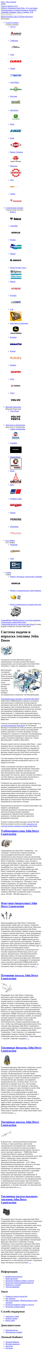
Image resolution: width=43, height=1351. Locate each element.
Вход (3, 2)
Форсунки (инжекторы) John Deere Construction (19, 905)
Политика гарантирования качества (19, 1283)
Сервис (8, 572)
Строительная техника (14, 208)
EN (2, 4)
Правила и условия (13, 1285)
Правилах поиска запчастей (16, 1296)
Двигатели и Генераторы (15, 425)
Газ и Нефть (10, 540)
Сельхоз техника (12, 23)
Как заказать (10, 1298)
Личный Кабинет (12, 1342)
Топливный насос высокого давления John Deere (20, 699)
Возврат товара (11, 1318)
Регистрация (11, 2)
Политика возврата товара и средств (20, 1281)
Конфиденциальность (14, 1276)
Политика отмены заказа (15, 1307)
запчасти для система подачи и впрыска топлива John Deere (19, 825)
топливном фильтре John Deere (13, 725)
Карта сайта (10, 1320)
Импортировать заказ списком (13, 17)
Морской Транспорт (13, 407)
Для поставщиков (12, 1287)
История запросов (13, 1344)
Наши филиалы (12, 1279)
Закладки (9, 1346)
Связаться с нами (12, 1316)
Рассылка (9, 1348)
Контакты (29, 17)
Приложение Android (14, 1332)
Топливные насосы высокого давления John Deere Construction (19, 1199)
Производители (12, 1330)
